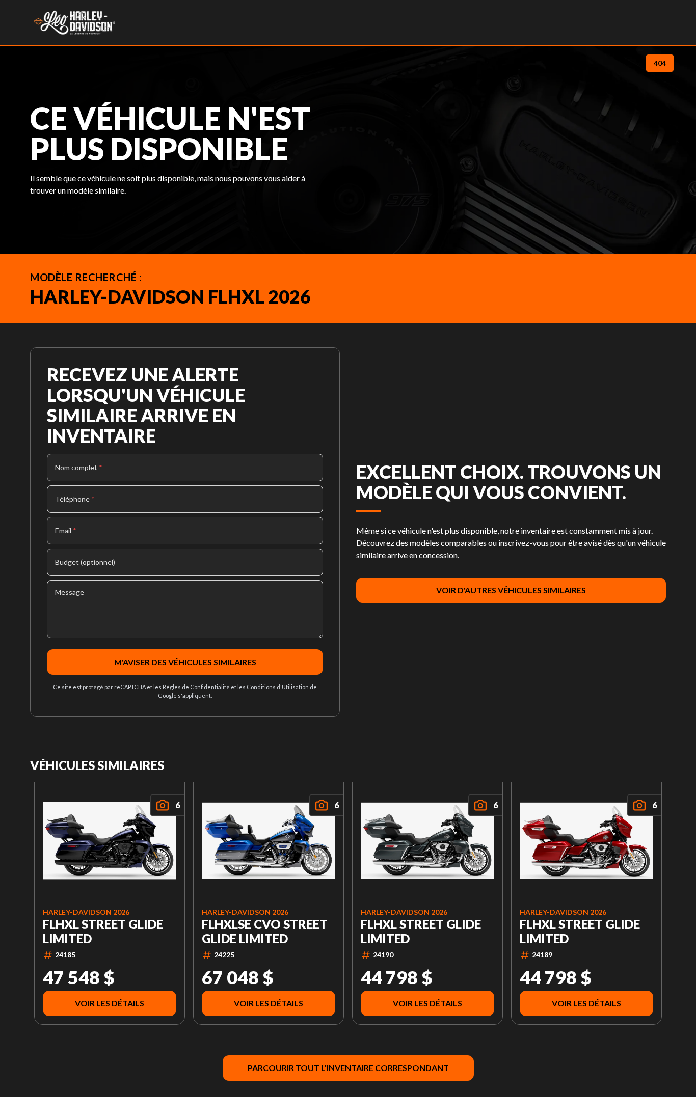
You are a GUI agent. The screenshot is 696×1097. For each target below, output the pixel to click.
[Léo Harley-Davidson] (74, 22)
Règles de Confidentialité (196, 686)
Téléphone (75, 499)
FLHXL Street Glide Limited (103, 931)
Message (69, 592)
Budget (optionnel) (85, 562)
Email (65, 530)
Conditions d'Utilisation (278, 686)
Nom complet (78, 467)
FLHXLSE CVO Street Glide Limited (265, 931)
